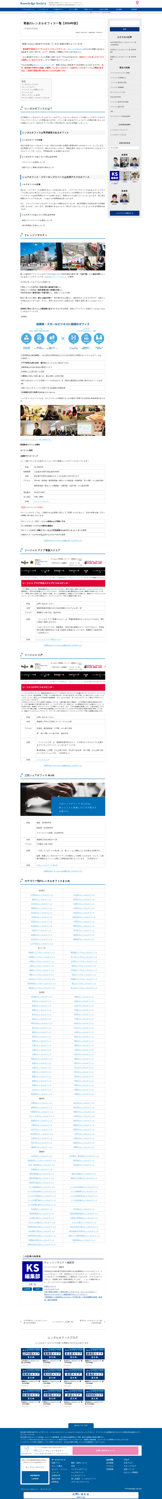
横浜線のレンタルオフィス (84, 1160)
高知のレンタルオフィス (84, 1076)
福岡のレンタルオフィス (41, 1081)
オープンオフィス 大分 (117, 92)
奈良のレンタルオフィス (84, 1054)
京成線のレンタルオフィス (41, 1209)
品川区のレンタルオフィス (41, 913)
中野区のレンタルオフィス (84, 921)
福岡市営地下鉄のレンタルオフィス (42, 1244)
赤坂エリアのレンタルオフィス (84, 975)
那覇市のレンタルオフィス (84, 1147)
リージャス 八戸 (27, 92)
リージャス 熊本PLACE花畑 (119, 102)
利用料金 (55, 1482)
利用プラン (56, 1463)
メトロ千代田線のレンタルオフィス (42, 1196)
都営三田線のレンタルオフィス (84, 1174)
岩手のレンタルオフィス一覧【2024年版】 (91, 1322)
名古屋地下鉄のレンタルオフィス (41, 1231)
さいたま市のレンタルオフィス (41, 1116)
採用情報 (134, 9)
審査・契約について (79, 1463)
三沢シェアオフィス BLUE (31, 95)
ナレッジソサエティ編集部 (114, 182)
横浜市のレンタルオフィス (84, 1120)
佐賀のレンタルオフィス (84, 1081)
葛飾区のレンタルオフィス (84, 939)
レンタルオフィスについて (119, 130)
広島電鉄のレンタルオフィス (84, 1240)
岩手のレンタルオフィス (41, 1001)
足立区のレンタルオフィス (41, 939)
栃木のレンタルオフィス (41, 1014)
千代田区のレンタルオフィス (41, 895)
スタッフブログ (130, 1466)
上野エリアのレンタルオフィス (41, 966)
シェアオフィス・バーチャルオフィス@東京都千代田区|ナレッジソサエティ (46, 12)
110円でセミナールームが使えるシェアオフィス (63, 541)
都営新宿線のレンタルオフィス (41, 1178)
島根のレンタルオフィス (41, 1063)
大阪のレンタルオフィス (84, 1050)
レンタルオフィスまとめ (82, 12)
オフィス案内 (73, 9)
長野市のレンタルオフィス (84, 1129)
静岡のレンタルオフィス (41, 1041)
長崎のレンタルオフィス (41, 1085)
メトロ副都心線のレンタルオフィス (42, 1205)
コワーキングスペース (80, 1482)
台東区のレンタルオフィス (84, 904)
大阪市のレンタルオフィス (84, 1138)
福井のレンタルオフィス (41, 1032)
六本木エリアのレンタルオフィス (41, 979)
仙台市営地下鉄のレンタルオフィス (84, 1227)
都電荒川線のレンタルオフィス (41, 1182)
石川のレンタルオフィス (84, 1028)
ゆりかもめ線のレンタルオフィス (41, 1222)
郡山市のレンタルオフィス (84, 1107)
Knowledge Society (134, 1489)
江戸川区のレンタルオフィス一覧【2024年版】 (36, 1322)
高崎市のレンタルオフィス (84, 1112)
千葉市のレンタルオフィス (84, 1116)
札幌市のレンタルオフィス (41, 1103)
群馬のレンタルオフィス (84, 1014)
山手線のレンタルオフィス (41, 1156)
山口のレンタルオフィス (84, 1067)
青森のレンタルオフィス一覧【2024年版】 (100, 12)
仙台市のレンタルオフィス (84, 1103)
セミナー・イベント (59, 1469)
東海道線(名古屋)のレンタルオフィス (84, 1231)
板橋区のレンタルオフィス (41, 935)
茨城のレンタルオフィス (84, 1010)
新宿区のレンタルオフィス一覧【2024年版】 (123, 58)
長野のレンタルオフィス (41, 1036)
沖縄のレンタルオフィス (84, 1094)
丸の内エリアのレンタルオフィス (84, 988)
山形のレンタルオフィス (84, 1006)
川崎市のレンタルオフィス (41, 1125)
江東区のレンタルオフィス (84, 908)
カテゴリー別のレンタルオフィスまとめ (35, 98)
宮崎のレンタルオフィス (84, 1090)
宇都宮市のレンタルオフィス (41, 1112)
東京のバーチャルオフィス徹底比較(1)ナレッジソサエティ (66, 1294)
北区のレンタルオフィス (41, 930)
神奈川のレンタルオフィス (41, 1023)
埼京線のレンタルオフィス (84, 1165)
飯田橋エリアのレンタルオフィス (84, 952)
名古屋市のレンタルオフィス (41, 1134)
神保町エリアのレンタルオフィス (41, 952)
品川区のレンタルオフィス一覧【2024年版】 (123, 51)
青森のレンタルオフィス (84, 997)
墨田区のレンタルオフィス (41, 908)
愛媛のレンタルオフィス (41, 1076)
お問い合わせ (81, 1495)
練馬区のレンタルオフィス (84, 935)
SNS (38, 1289)
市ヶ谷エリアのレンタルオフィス (84, 957)
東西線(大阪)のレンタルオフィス (42, 1240)
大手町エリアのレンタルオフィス (84, 961)
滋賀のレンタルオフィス (84, 1045)
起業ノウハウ (129, 1469)
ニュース (55, 1472)
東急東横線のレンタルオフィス (41, 1213)
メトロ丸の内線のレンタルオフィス (84, 1187)
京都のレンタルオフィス (41, 1050)
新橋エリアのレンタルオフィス (41, 970)
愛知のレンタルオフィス (84, 1041)
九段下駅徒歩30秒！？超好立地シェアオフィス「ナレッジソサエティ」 (70, 1292)
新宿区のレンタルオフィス (84, 899)
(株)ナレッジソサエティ (43, 65)
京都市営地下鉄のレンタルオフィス (42, 1236)
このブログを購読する (124, 213)
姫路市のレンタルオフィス (84, 1143)
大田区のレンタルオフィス (41, 917)
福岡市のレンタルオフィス (41, 1147)
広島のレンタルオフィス (41, 1067)
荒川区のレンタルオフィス (84, 930)
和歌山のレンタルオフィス (41, 1059)
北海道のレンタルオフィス (41, 997)
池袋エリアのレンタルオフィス (41, 961)
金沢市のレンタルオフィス (41, 1129)
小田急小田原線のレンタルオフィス (84, 1218)
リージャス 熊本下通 (117, 107)
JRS (111, 111)
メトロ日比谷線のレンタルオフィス (42, 1191)
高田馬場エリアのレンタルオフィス (42, 983)
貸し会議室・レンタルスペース (83, 1479)
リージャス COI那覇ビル (118, 77)
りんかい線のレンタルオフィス (84, 1222)
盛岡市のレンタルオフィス (41, 1107)
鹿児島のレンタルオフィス (41, 1094)
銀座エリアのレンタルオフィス (84, 966)
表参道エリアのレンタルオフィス (41, 988)
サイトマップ (45, 1489)
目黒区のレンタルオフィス (84, 913)
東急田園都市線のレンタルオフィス (84, 1213)
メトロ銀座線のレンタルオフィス (41, 1187)
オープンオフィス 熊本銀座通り (120, 116)
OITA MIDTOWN (115, 97)
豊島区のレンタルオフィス (84, 926)
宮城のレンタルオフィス (84, 1001)
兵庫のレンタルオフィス (41, 1054)
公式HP (27, 1289)
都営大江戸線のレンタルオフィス (84, 1178)
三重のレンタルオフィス (41, 1045)
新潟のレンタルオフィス (84, 1023)
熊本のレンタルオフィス (84, 1085)
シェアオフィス (43, 9)
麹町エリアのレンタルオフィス (41, 975)
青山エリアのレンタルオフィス (84, 983)
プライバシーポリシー (29, 1489)
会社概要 (109, 1463)
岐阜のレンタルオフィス (84, 1036)
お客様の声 (56, 1475)
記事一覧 (32, 1284)
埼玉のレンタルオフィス (41, 1019)
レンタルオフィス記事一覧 (63, 1322)
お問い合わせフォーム (105, 1450)
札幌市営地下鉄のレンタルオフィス (42, 1227)
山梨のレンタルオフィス (84, 1032)
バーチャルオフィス (27, 9)
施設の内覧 (56, 1479)
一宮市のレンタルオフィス (84, 1134)
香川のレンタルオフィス (84, 1072)
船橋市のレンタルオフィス (41, 1120)
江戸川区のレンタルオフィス (41, 944)
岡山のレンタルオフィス (84, 1063)
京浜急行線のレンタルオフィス (41, 1218)
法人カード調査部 (131, 1472)
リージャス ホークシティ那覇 (119, 73)
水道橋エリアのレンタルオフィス (41, 957)
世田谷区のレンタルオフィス (84, 917)
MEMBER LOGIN (35, 1477)
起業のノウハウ (50, 1286)
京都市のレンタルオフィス (41, 1138)
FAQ (73, 1466)
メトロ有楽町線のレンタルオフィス (84, 1196)
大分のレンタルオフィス (41, 1090)
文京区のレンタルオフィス (41, 904)
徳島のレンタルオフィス (41, 1072)
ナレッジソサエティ (75, 49)
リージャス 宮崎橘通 (117, 87)
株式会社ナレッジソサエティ (56, 277)
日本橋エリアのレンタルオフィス (84, 970)
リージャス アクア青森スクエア (33, 89)
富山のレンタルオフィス (41, 1028)
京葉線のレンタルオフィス (41, 1169)
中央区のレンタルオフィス (84, 895)
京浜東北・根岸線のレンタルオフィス (84, 1156)
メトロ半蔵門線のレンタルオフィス (42, 1200)
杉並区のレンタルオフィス (41, 926)
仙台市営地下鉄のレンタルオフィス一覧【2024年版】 (123, 44)
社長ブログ (128, 1463)
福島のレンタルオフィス (41, 1010)
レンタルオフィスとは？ (30, 84)
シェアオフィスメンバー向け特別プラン (36, 439)
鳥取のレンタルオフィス (84, 1059)
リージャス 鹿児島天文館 (118, 82)
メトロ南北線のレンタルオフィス (84, 1200)
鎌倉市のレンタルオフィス (84, 1125)
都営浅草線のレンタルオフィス (41, 1174)
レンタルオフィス (70, 12)
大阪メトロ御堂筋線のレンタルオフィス (84, 1236)
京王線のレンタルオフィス (84, 1209)
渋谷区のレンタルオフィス (41, 921)
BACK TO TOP (81, 1425)
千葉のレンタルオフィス (84, 1019)
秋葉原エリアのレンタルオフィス (84, 979)
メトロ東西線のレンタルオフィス (84, 1191)
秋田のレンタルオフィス (41, 1006)
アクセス (109, 1466)
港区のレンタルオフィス (41, 899)
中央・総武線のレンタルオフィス (41, 1165)
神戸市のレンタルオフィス (41, 1143)
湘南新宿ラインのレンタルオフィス (42, 1160)
